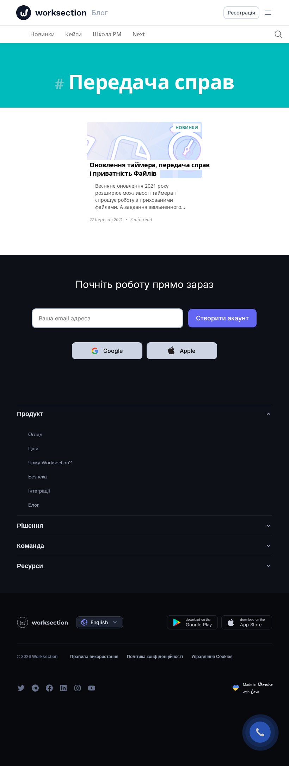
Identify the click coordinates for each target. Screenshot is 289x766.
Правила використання (94, 656)
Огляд (35, 434)
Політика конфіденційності (155, 656)
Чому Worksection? (50, 462)
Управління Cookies (212, 656)
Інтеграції (39, 491)
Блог (33, 505)
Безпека (37, 476)
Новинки (42, 34)
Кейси (73, 34)
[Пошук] (278, 34)
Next (139, 34)
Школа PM (107, 34)
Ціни (33, 448)
